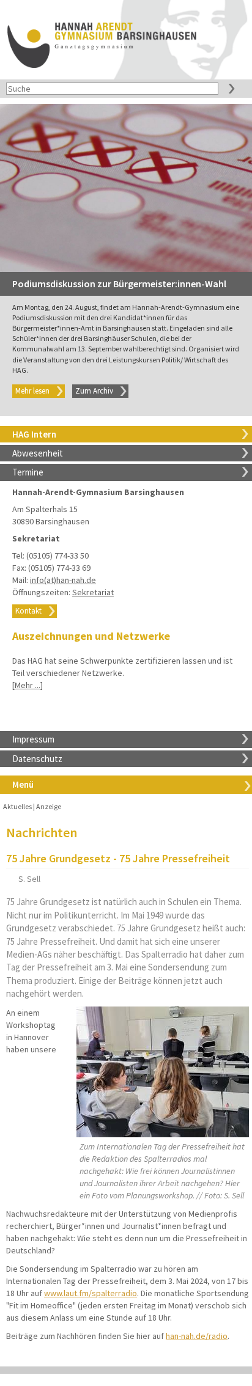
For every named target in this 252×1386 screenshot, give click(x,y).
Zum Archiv (94, 391)
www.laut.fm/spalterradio (90, 1293)
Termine (27, 472)
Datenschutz (37, 759)
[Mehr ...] (27, 685)
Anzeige (48, 806)
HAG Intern (34, 434)
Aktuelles (17, 806)
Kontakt (28, 611)
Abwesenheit (37, 453)
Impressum (33, 739)
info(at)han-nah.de (63, 579)
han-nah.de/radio (197, 1335)
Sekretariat (93, 592)
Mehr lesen (32, 391)
